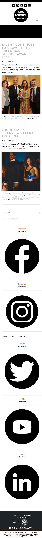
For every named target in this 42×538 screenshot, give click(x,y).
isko (8, 118)
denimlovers (10, 195)
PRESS (28, 199)
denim (7, 116)
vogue (32, 197)
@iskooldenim (22, 346)
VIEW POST (11, 61)
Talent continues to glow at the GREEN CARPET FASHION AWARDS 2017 (18, 51)
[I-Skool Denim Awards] (21, 15)
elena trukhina (19, 195)
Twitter (22, 344)
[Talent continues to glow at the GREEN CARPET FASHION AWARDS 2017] (21, 94)
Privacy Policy (10, 536)
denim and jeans (15, 193)
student (22, 197)
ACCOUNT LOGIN (25, 516)
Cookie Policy (18, 536)
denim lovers (14, 116)
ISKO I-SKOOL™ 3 (19, 199)
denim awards (26, 193)
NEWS (36, 118)
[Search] (40, 213)
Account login (27, 3)
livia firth (18, 118)
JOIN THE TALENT (21, 518)
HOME (14, 516)
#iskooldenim (22, 286)
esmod (27, 195)
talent (23, 118)
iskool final (15, 197)
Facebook (22, 229)
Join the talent (15, 3)
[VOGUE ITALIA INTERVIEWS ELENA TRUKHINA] (21, 171)
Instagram (22, 284)
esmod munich (35, 195)
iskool (12, 118)
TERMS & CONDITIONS (29, 536)
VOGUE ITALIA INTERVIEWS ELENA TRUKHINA (18, 133)
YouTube (22, 399)
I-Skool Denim (22, 231)
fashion (21, 116)
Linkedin (22, 454)
